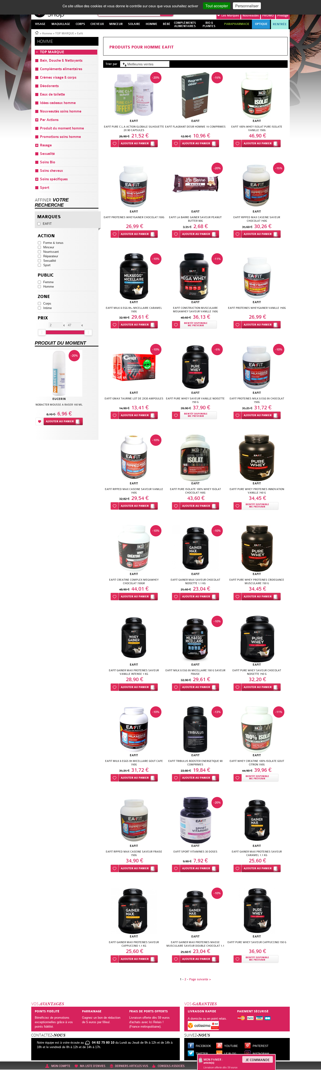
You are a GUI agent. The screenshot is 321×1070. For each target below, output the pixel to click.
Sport (47, 265)
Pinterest (260, 1046)
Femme (48, 282)
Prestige (282, 15)
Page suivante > (200, 979)
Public (46, 275)
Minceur (48, 247)
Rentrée (280, 24)
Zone (44, 296)
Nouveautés (251, 15)
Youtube (231, 1046)
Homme (47, 33)
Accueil (37, 32)
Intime (47, 308)
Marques (230, 15)
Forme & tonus (53, 243)
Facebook (203, 1046)
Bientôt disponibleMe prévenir (195, 324)
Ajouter (135, 143)
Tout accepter (216, 5)
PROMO (268, 15)
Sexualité (49, 260)
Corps (47, 303)
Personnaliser (246, 5)
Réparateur (50, 256)
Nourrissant (51, 251)
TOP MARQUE (64, 33)
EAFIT (47, 223)
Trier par (111, 64)
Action (46, 236)
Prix (43, 318)
